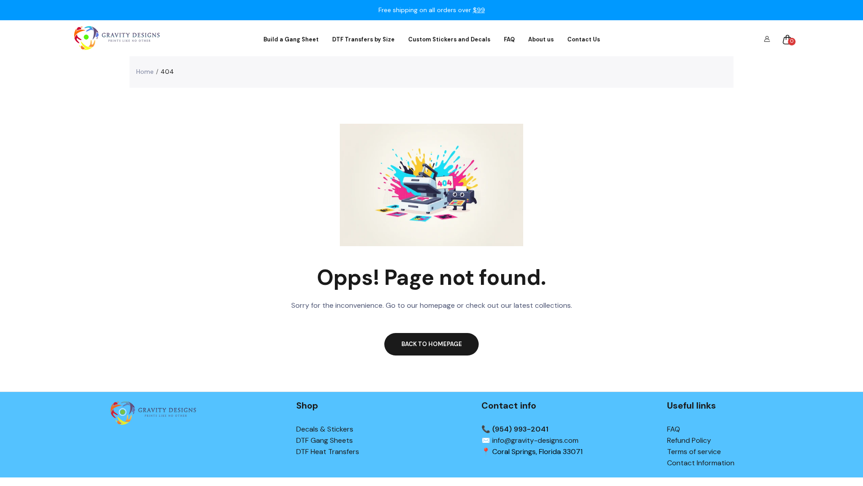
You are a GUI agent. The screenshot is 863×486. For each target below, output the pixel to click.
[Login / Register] (767, 40)
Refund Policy (689, 440)
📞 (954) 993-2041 (514, 429)
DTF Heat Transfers (327, 451)
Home (145, 72)
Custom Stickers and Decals (449, 39)
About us (541, 39)
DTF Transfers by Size (363, 39)
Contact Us (583, 39)
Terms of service (694, 451)
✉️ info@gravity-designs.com (529, 440)
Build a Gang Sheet (291, 39)
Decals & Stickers (324, 429)
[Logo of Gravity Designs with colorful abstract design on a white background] (117, 39)
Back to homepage (431, 344)
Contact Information (700, 463)
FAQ (509, 39)
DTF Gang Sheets (324, 440)
